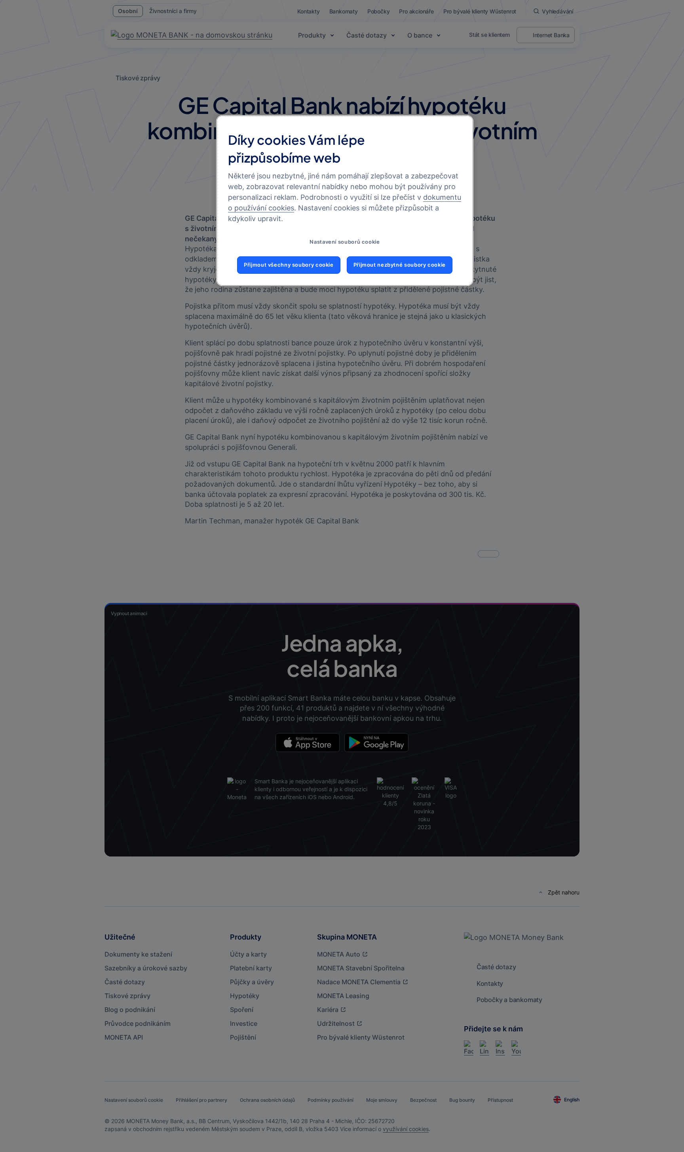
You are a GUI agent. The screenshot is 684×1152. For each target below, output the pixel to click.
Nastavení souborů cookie (345, 242)
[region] (344, 200)
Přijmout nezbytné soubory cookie (399, 265)
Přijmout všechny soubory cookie (289, 265)
